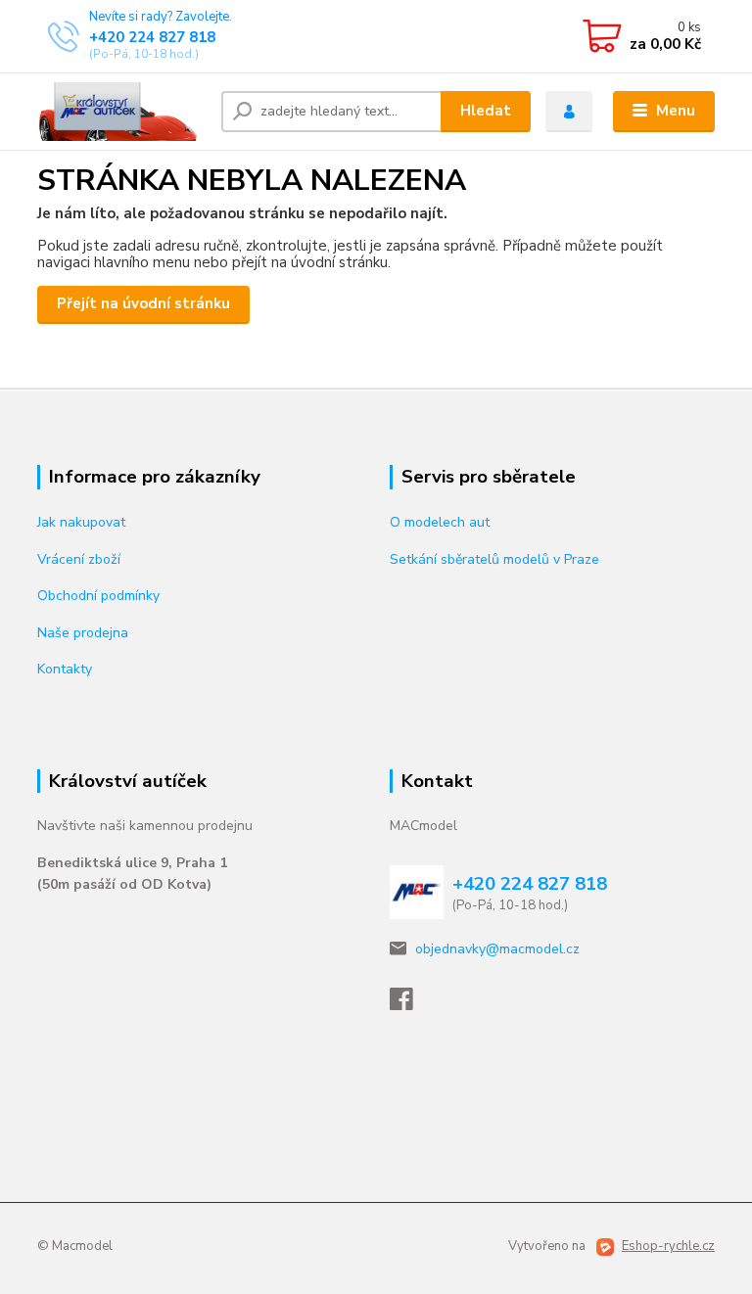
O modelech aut (440, 522)
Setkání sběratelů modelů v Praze (494, 559)
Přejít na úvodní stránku (143, 303)
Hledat (485, 110)
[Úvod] (122, 111)
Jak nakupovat (81, 522)
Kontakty (64, 669)
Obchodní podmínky (98, 595)
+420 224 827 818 (152, 37)
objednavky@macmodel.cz (497, 949)
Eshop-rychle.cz (668, 1246)
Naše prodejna (82, 633)
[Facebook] (410, 1004)
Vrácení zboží (78, 559)
